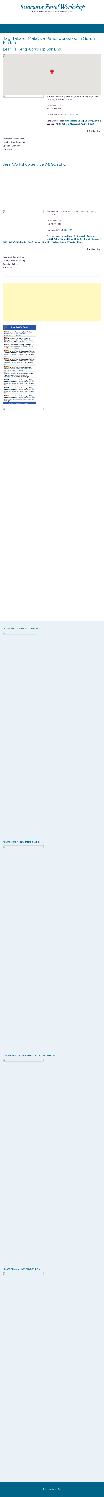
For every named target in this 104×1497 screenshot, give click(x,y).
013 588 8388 (72, 114)
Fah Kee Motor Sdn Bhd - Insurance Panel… (19, 398)
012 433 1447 (69, 230)
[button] (52, 72)
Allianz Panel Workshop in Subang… (19, 361)
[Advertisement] (52, 302)
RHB (58, 124)
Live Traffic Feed (19, 327)
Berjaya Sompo (59, 242)
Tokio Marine (60, 239)
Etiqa (80, 121)
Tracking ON (27, 403)
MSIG (49, 239)
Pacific (46, 242)
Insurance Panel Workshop (52, 6)
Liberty (88, 121)
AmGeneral (70, 121)
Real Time (19, 403)
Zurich (96, 121)
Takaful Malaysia (70, 124)
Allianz (68, 236)
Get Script (11, 403)
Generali (91, 236)
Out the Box (56, 1489)
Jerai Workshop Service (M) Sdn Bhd (34, 164)
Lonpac (95, 239)
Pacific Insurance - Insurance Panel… (19, 382)
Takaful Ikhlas (75, 242)
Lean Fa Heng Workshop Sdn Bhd (32, 49)
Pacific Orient (88, 124)
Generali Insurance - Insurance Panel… (19, 353)
